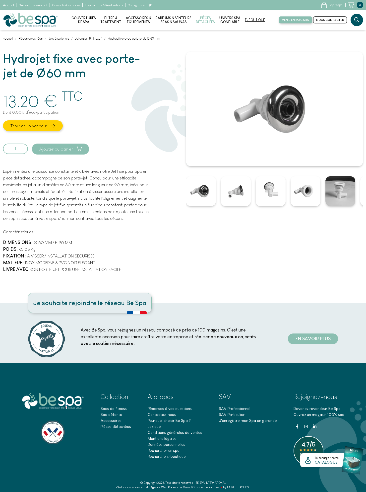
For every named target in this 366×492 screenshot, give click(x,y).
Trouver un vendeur (29, 125)
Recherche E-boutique (167, 456)
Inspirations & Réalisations (104, 5)
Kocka (172, 487)
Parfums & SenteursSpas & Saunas (173, 20)
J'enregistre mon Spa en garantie (248, 420)
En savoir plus (313, 338)
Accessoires (111, 420)
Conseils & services (66, 5)
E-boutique (255, 20)
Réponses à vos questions (170, 409)
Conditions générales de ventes (175, 432)
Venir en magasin (295, 20)
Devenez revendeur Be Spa (317, 409)
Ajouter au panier (56, 149)
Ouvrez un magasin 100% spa (319, 414)
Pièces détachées (116, 426)
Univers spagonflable (230, 20)
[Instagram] (306, 426)
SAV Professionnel (234, 409)
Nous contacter (330, 20)
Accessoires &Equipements (138, 20)
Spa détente (111, 414)
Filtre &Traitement (110, 20)
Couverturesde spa (83, 20)
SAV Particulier (232, 414)
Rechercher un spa (164, 450)
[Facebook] (297, 426)
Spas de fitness (114, 409)
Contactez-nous (162, 414)
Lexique (154, 426)
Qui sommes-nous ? (33, 5)
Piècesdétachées (205, 20)
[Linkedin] (314, 426)
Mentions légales (162, 438)
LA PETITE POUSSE (238, 487)
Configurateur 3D (139, 5)
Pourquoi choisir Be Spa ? (169, 420)
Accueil (8, 5)
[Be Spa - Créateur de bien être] (30, 19)
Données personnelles (166, 444)
